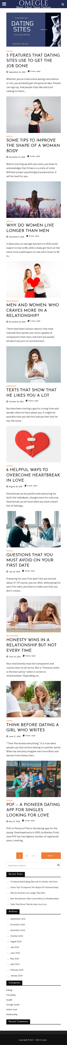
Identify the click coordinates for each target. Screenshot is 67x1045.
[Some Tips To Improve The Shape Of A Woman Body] (33, 114)
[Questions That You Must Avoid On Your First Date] (33, 528)
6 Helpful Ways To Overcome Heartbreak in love (33, 475)
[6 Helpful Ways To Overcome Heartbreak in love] (33, 443)
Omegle (43, 1040)
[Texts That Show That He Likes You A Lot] (33, 364)
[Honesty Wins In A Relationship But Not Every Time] (33, 613)
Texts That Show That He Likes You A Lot (31, 392)
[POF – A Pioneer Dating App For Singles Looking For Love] (33, 778)
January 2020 (16, 975)
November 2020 (17, 930)
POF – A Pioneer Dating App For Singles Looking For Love (33, 810)
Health (9, 136)
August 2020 (15, 941)
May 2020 (14, 958)
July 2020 (14, 947)
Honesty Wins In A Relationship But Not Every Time (31, 645)
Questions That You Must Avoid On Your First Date (30, 560)
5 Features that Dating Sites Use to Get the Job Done (33, 60)
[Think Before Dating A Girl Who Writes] (33, 699)
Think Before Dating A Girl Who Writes (32, 727)
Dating (9, 51)
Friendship (11, 386)
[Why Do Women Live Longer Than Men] (33, 199)
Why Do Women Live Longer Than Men (30, 228)
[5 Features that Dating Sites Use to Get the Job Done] (33, 29)
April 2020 (15, 964)
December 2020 (17, 924)
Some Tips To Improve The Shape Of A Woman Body (33, 145)
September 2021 (18, 918)
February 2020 (16, 970)
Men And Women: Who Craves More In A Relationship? (32, 310)
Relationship (12, 301)
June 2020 (15, 953)
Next (50, 855)
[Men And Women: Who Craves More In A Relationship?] (33, 279)
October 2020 (16, 936)
